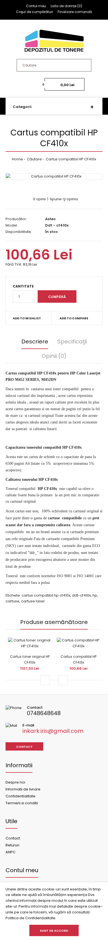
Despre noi (15, 782)
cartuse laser (33, 601)
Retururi (12, 845)
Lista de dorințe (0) (66, 6)
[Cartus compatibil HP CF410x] (54, 176)
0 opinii (39, 199)
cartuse (12, 601)
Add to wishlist (27, 318)
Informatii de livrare (23, 789)
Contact (24, 746)
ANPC (11, 852)
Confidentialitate (20, 796)
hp (94, 595)
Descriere (34, 341)
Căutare (34, 159)
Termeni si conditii (22, 803)
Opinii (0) (54, 356)
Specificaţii (72, 341)
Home (17, 159)
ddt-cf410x (81, 595)
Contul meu (36, 6)
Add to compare (74, 318)
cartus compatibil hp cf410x (46, 595)
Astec (50, 219)
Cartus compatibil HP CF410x (70, 159)
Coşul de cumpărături (34, 11)
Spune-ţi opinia (64, 199)
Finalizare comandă (75, 11)
